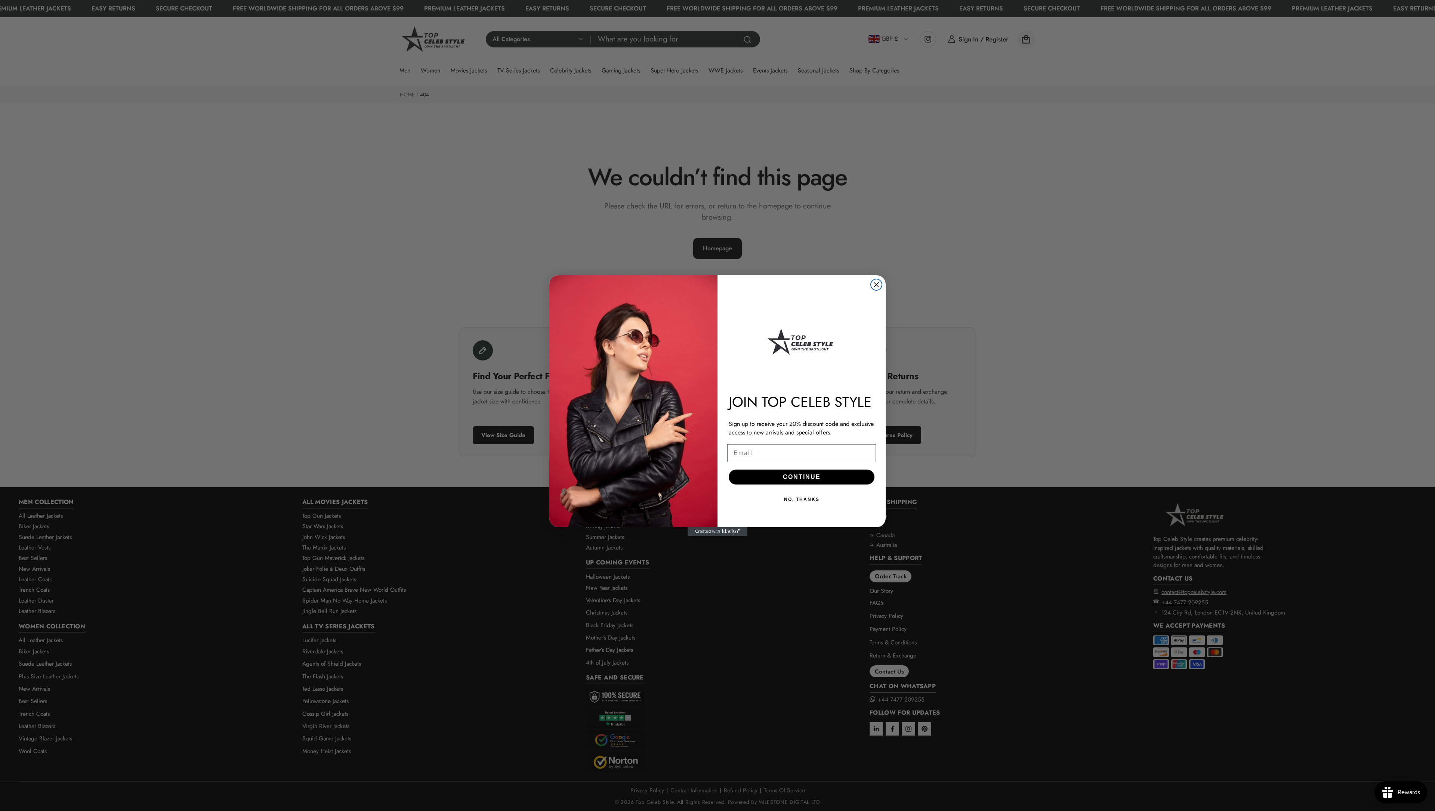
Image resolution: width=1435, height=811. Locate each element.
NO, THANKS (802, 499)
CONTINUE (802, 477)
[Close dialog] (876, 284)
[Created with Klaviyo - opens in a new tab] (717, 531)
